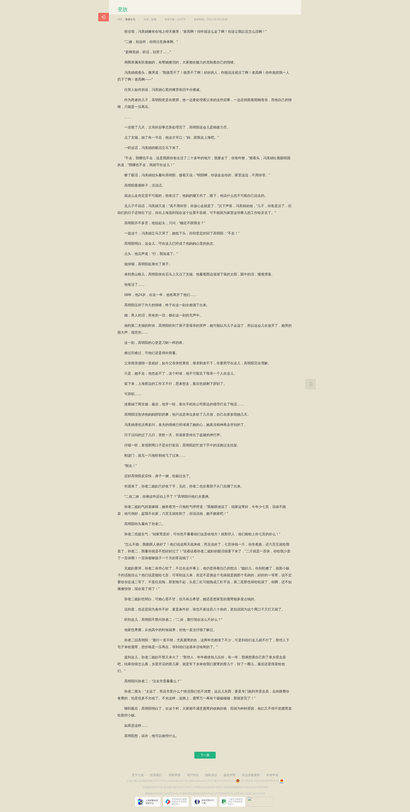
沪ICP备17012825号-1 (221, 780)
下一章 (205, 755)
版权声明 (230, 775)
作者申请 (272, 775)
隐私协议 (211, 775)
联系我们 (156, 775)
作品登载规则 (251, 775)
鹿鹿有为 (130, 19)
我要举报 (174, 775)
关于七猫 (138, 775)
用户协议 (193, 775)
